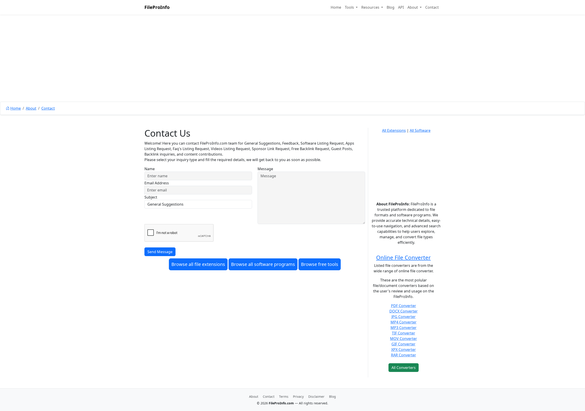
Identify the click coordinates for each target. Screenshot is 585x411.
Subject (150, 197)
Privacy (298, 396)
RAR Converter (403, 355)
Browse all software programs (263, 264)
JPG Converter (403, 316)
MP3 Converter (404, 327)
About (31, 108)
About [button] (413, 7)
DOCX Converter (403, 311)
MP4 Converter (404, 322)
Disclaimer (316, 396)
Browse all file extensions (198, 264)
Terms (283, 396)
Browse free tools (319, 264)
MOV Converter (403, 338)
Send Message (160, 251)
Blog (390, 7)
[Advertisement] (292, 69)
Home (336, 7)
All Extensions (394, 130)
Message (265, 168)
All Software (420, 130)
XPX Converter (403, 349)
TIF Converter (403, 333)
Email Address (156, 183)
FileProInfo (157, 7)
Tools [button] (350, 7)
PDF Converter (403, 305)
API (401, 7)
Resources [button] (370, 7)
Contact (432, 7)
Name (149, 168)
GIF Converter (403, 344)
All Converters (403, 367)
